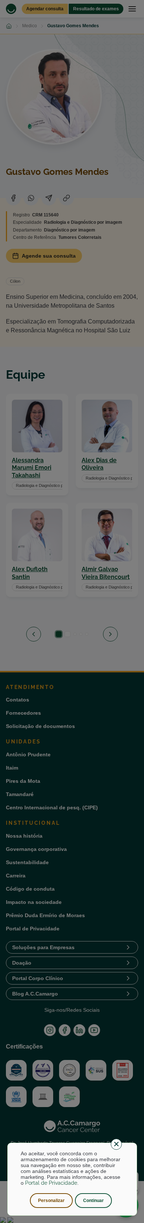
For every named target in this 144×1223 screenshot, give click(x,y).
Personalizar (51, 1200)
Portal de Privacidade (51, 1182)
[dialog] (72, 1179)
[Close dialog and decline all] (116, 1144)
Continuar (93, 1200)
